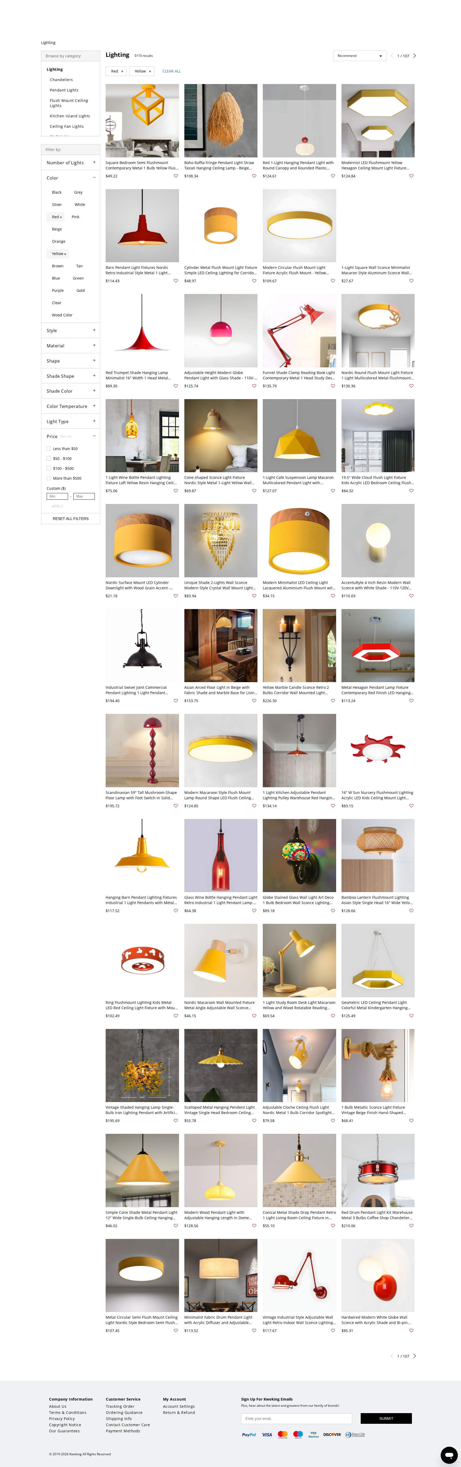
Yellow (143, 71)
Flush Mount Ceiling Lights (69, 103)
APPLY (57, 506)
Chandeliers (61, 79)
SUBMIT (386, 1418)
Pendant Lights (64, 90)
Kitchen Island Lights (70, 115)
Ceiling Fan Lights (67, 126)
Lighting (48, 42)
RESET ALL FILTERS (71, 518)
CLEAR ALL (171, 71)
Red (117, 71)
